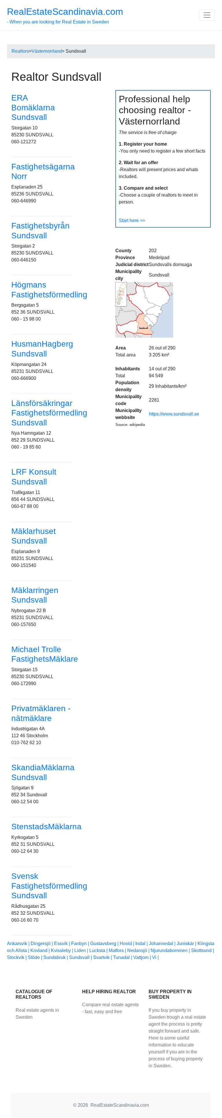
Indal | (142, 943)
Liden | (81, 950)
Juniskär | (187, 943)
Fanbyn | (80, 943)
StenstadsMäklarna (46, 826)
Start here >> (132, 220)
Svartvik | (103, 957)
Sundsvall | (81, 957)
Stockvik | (17, 957)
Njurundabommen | (171, 950)
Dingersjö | (42, 943)
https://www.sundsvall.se (174, 413)
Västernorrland (47, 51)
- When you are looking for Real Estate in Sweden (65, 15)
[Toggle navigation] (207, 15)
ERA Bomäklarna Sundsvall (33, 107)
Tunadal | (123, 957)
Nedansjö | (139, 950)
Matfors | (118, 950)
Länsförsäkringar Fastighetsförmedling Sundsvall (49, 413)
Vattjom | (142, 957)
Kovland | (40, 950)
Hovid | (127, 943)
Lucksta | (99, 950)
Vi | (155, 957)
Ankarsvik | (19, 943)
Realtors (20, 51)
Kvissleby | (62, 950)
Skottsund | (202, 950)
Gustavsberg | (105, 943)
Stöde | (35, 957)
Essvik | (62, 943)
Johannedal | (163, 943)
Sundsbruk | (56, 957)
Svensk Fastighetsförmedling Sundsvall (49, 886)
